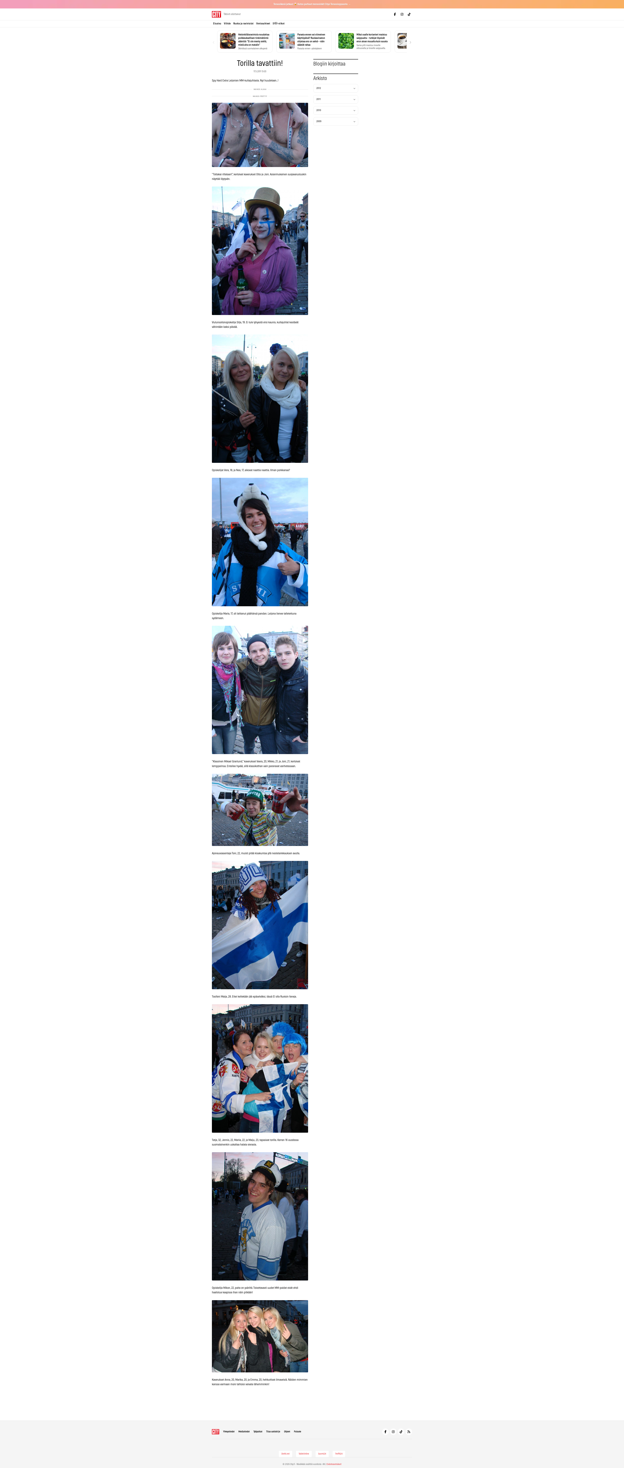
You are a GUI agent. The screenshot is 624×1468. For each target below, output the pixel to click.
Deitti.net (285, 1454)
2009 (318, 121)
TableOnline (304, 1454)
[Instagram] (402, 14)
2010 (318, 110)
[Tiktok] (409, 14)
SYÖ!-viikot (279, 23)
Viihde (227, 23)
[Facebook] (395, 14)
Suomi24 (322, 1454)
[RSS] (409, 1431)
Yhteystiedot (228, 1431)
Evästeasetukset (334, 1464)
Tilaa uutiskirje (273, 1431)
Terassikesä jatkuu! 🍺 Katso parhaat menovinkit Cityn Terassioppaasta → (312, 4)
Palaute (297, 1431)
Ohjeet (287, 1431)
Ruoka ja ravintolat (243, 23)
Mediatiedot (244, 1431)
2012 (318, 88)
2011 (318, 99)
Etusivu (217, 23)
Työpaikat (258, 1431)
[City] (215, 1431)
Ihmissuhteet (263, 23)
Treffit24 (339, 1454)
